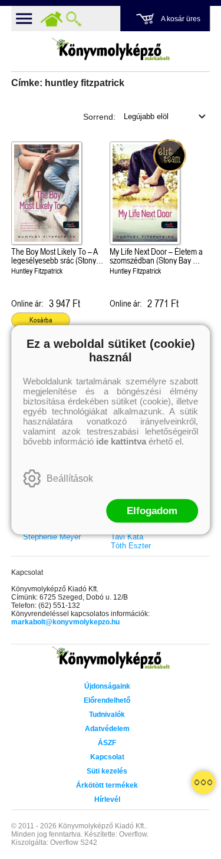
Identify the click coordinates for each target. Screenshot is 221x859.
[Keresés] (73, 19)
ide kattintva (121, 441)
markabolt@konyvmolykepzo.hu (65, 622)
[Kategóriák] (203, 782)
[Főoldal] (51, 19)
